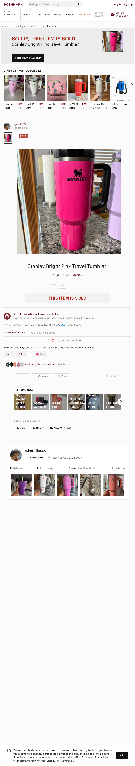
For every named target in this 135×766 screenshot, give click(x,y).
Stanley (77, 275)
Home (57, 14)
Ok (122, 755)
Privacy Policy (65, 760)
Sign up (128, 4)
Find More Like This (28, 58)
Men (38, 14)
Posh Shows (85, 14)
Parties (69, 14)
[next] (131, 84)
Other (21, 354)
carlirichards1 (33, 364)
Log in (118, 4)
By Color (37, 428)
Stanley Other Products (50, 26)
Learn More (73, 324)
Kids (47, 14)
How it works (99, 15)
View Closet (37, 457)
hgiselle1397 (21, 124)
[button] (35, 4)
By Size (20, 428)
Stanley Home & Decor (27, 26)
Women (27, 14)
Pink (42, 354)
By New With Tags (60, 428)
